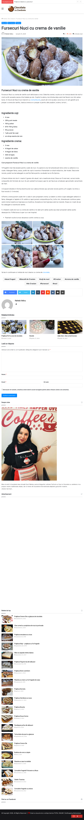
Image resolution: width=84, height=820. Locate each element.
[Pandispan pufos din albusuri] (7, 728)
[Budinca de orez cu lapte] (7, 755)
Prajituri (18, 23)
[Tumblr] (38, 292)
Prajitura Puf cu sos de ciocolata (12, 336)
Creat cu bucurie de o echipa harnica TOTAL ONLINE (47, 813)
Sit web (46, 382)
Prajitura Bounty (19, 707)
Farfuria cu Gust (56, 484)
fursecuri (45, 284)
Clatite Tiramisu (19, 779)
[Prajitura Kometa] (7, 692)
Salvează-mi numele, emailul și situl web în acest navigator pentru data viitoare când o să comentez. (36, 389)
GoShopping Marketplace (73, 813)
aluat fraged (10, 279)
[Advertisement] (42, 552)
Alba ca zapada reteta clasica (23, 653)
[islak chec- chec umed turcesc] (70, 327)
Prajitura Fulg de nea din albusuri (24, 662)
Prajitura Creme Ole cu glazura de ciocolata (28, 616)
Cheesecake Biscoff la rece (23, 2)
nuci (55, 284)
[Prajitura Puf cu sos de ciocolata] (14, 327)
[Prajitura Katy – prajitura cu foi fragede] (7, 646)
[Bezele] (42, 327)
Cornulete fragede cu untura (23, 788)
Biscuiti (4, 23)
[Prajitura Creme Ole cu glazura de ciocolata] (7, 619)
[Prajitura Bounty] (7, 710)
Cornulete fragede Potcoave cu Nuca (26, 770)
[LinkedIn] (33, 292)
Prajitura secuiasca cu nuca (23, 634)
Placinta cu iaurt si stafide (22, 761)
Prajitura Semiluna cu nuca (23, 698)
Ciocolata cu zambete (70, 484)
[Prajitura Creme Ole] (7, 746)
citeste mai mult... (7, 489)
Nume (4, 374)
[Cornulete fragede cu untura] (7, 791)
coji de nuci (44, 279)
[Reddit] (48, 292)
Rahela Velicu (9, 34)
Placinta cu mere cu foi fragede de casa (27, 680)
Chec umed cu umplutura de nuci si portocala (28, 625)
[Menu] (3, 9)
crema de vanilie (72, 279)
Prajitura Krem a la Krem (22, 671)
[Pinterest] (43, 292)
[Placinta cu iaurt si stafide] (7, 764)
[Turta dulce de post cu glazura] (7, 737)
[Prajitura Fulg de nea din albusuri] (7, 664)
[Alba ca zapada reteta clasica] (7, 655)
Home (5, 18)
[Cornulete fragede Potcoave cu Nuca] (7, 773)
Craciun (57, 279)
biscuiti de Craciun (27, 279)
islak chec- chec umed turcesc (67, 336)
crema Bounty (35, 100)
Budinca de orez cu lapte (22, 752)
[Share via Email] (58, 292)
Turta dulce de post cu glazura (24, 734)
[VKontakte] (53, 292)
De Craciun (11, 18)
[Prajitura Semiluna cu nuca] (7, 701)
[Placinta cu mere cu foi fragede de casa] (7, 683)
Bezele (32, 336)
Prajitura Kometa (19, 689)
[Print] (63, 292)
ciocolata (46, 272)
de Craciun (31, 284)
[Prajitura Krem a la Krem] (7, 673)
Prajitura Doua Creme (21, 716)
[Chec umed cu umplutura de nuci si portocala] (7, 628)
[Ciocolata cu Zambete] (17, 8)
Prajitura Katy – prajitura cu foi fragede (26, 643)
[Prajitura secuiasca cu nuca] (7, 637)
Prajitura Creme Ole (20, 743)
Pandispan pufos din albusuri (23, 725)
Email (4, 382)
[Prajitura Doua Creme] (7, 719)
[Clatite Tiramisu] (7, 782)
